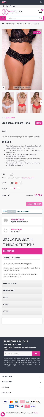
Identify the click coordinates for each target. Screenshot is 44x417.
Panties (28, 24)
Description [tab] (9, 251)
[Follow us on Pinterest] (10, 6)
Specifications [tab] (10, 284)
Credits (36, 413)
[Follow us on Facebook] (3, 6)
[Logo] (12, 12)
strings (36, 24)
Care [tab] (5, 297)
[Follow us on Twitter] (13, 6)
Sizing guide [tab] (9, 291)
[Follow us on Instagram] (6, 6)
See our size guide (28, 178)
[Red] (16, 183)
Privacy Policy (10, 362)
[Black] (12, 183)
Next (41, 102)
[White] (20, 183)
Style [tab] (5, 311)
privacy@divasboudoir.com (11, 366)
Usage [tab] (6, 304)
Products (10, 24)
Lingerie (19, 24)
